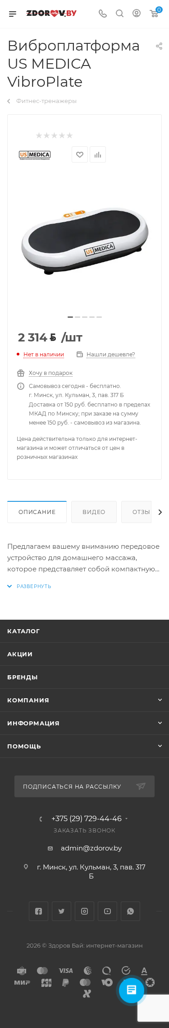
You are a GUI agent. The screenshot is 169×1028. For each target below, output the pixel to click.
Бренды (22, 677)
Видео (93, 512)
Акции (20, 654)
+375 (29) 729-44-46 (86, 818)
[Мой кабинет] (136, 14)
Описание (36, 512)
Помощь (24, 746)
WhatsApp (130, 911)
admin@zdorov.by (91, 848)
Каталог (23, 631)
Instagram (84, 911)
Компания (28, 700)
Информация (33, 723)
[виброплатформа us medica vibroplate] (84, 241)
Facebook (38, 911)
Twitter (61, 911)
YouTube (107, 911)
